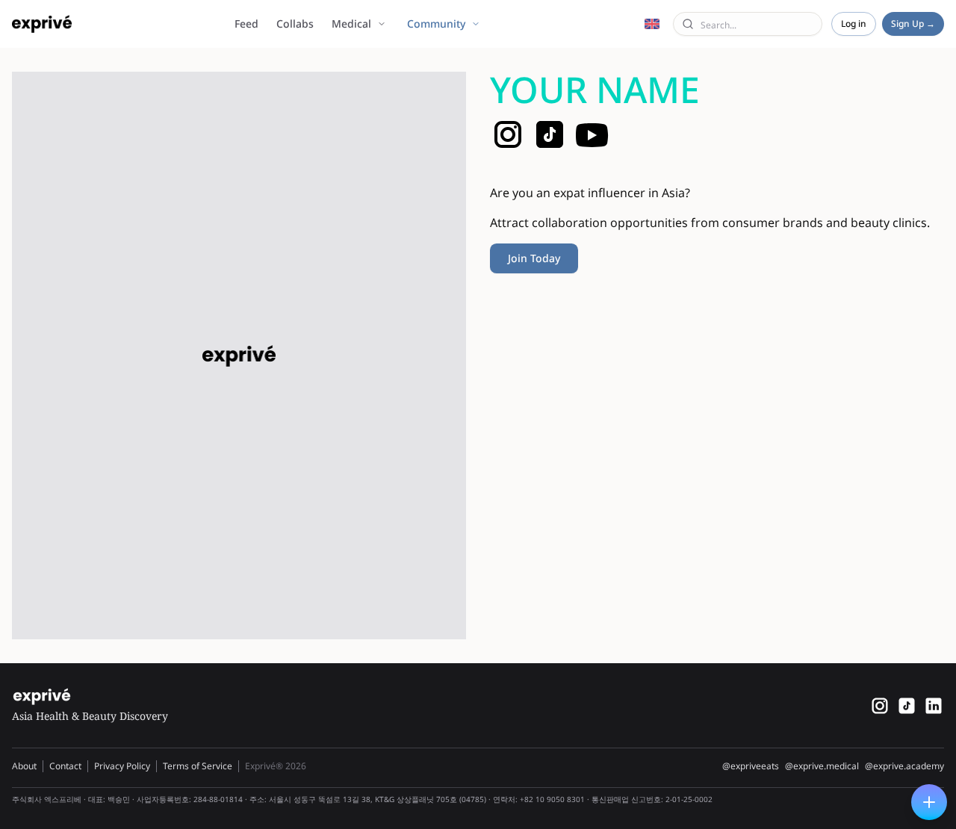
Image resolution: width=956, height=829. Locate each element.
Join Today (534, 258)
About (24, 766)
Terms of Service (197, 766)
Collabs (295, 23)
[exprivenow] (879, 705)
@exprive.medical (822, 766)
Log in (853, 23)
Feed (246, 23)
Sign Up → (913, 23)
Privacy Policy (122, 766)
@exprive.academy (904, 766)
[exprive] (906, 705)
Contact (65, 766)
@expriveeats (750, 766)
